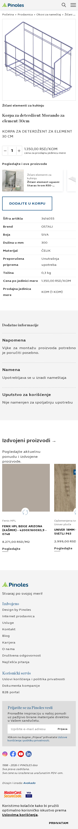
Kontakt (8, 629)
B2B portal (11, 692)
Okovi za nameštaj (48, 14)
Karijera (8, 642)
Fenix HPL (9, 520)
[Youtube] (21, 754)
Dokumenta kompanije (21, 686)
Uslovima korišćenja (20, 815)
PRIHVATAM (58, 823)
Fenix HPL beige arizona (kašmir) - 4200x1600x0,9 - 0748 (24, 530)
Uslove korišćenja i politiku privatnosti (37, 739)
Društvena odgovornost (21, 655)
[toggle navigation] (73, 5)
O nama (8, 649)
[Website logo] (13, 5)
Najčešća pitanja (15, 662)
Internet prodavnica (18, 616)
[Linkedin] (29, 754)
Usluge (8, 623)
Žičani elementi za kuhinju (23, 105)
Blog (6, 636)
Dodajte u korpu (27, 203)
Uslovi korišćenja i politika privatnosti (33, 679)
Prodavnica (25, 14)
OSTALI (47, 226)
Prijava (62, 729)
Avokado (29, 783)
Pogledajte (11, 549)
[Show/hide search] (64, 5)
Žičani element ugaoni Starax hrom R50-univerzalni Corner (43, 185)
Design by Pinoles (16, 610)
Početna (8, 14)
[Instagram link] (5, 754)
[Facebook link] (13, 754)
